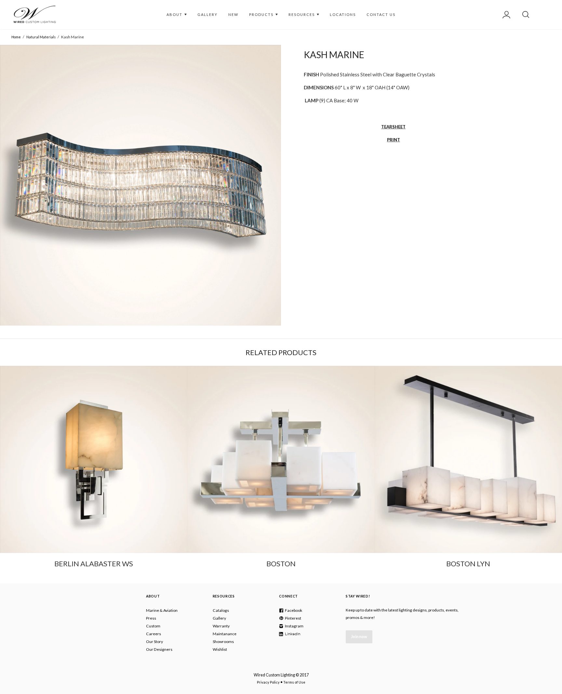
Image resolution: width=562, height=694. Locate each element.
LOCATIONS (343, 14)
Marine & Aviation (162, 610)
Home (16, 37)
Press (151, 618)
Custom (153, 625)
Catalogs (221, 610)
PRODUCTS (262, 14)
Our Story (154, 641)
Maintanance (224, 633)
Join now (359, 636)
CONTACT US (381, 14)
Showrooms (223, 641)
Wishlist (220, 649)
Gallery (219, 618)
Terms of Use (294, 682)
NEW (233, 14)
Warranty (221, 625)
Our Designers (159, 649)
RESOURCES (302, 14)
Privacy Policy (268, 682)
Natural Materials (41, 37)
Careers (153, 633)
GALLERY (207, 14)
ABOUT (175, 14)
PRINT (393, 139)
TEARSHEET (393, 126)
